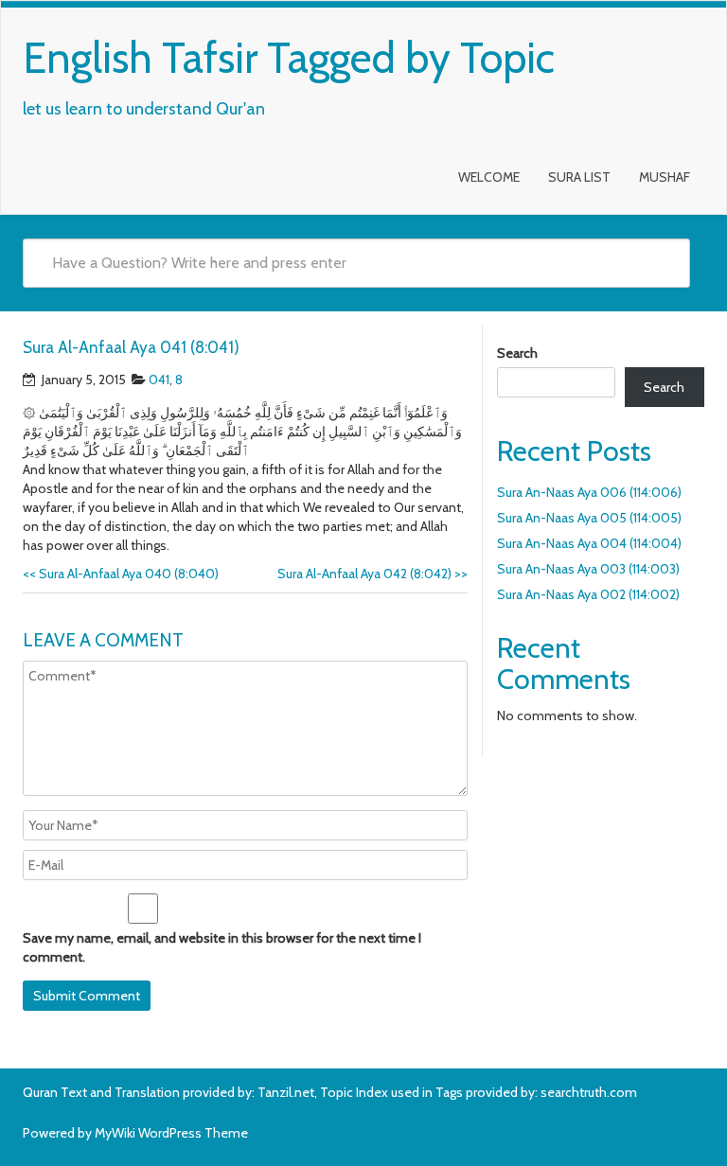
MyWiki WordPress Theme (171, 1132)
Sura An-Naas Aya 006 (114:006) (589, 492)
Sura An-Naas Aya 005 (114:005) (589, 517)
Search (517, 353)
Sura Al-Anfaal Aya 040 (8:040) (121, 573)
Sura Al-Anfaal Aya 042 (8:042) (372, 573)
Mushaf (664, 177)
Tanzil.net (285, 1092)
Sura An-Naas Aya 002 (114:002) (588, 594)
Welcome (489, 177)
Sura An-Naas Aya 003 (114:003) (588, 568)
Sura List (579, 177)
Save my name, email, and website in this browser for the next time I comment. (222, 947)
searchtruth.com (589, 1092)
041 (159, 379)
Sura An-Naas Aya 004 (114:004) (589, 543)
